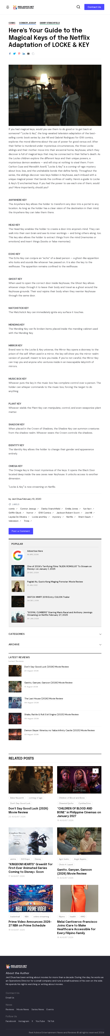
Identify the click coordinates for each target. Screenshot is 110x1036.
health (73, 916)
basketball (15, 916)
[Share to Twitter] (14, 53)
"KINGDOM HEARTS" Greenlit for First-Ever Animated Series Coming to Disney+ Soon (31, 868)
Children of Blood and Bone (72, 798)
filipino (62, 916)
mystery (56, 517)
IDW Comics (45, 512)
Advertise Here (35, 551)
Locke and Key (39, 517)
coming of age (35, 798)
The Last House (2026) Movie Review (43, 698)
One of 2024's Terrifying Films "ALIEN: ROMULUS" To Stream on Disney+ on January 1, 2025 (59, 568)
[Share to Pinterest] (19, 53)
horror (30, 512)
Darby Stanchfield (50, 23)
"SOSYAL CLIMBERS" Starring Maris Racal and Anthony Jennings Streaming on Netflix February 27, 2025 (59, 614)
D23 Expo (25, 859)
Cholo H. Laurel (66, 864)
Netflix (69, 517)
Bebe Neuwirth (17, 798)
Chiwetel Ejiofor (66, 803)
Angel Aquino (80, 859)
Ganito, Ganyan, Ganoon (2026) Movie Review (48, 682)
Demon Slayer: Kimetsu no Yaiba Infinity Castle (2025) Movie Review (59, 730)
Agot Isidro (64, 859)
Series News (38, 1009)
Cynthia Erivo (84, 803)
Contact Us (94, 7)
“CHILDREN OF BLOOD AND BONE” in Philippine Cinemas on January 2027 (79, 812)
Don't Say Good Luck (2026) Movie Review (46, 666)
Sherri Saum (84, 517)
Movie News (23, 1009)
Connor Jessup (27, 23)
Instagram (24, 1021)
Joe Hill (88, 512)
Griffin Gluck (15, 512)
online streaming (41, 916)
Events (50, 1009)
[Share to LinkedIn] (23, 53)
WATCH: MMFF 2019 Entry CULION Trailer (48, 597)
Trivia (26, 521)
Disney (38, 859)
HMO (83, 916)
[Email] (28, 53)
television (13, 521)
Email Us (10, 997)
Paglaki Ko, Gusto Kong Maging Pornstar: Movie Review (55, 581)
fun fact (87, 508)
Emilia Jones (71, 508)
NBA (27, 916)
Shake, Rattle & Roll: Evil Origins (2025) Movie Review (51, 714)
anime (13, 859)
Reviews (10, 1009)
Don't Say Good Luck (20, 803)
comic (12, 23)
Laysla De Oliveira (18, 517)
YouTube (40, 1021)
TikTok (50, 1021)
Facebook (11, 1021)
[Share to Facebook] (10, 53)
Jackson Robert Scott (68, 512)
